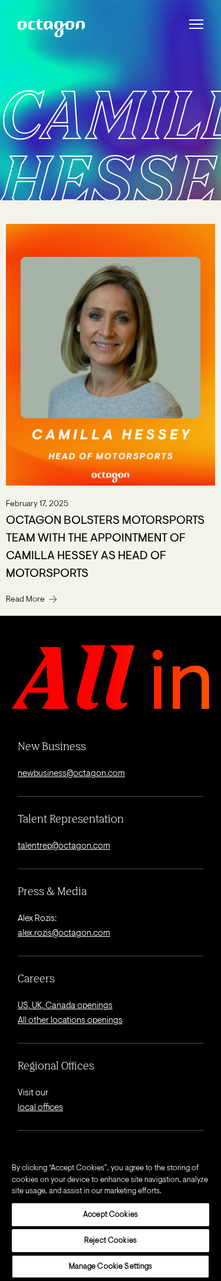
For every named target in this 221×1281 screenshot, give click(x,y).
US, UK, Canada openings (65, 1006)
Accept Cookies (110, 1215)
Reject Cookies (110, 1240)
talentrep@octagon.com (64, 846)
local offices (40, 1108)
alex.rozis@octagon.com (64, 933)
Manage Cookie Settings (111, 1266)
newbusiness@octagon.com (71, 774)
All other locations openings (70, 1020)
